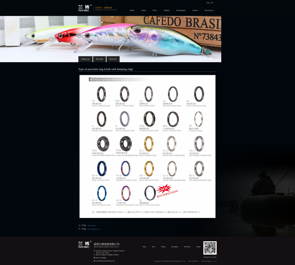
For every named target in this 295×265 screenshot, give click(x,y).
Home (132, 10)
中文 (208, 3)
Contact (195, 10)
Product (167, 10)
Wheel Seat (113, 59)
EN (212, 3)
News (155, 10)
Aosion (215, 261)
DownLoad (209, 10)
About (143, 10)
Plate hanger (92, 225)
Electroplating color (94, 229)
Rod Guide (99, 59)
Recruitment (180, 10)
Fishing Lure (85, 59)
